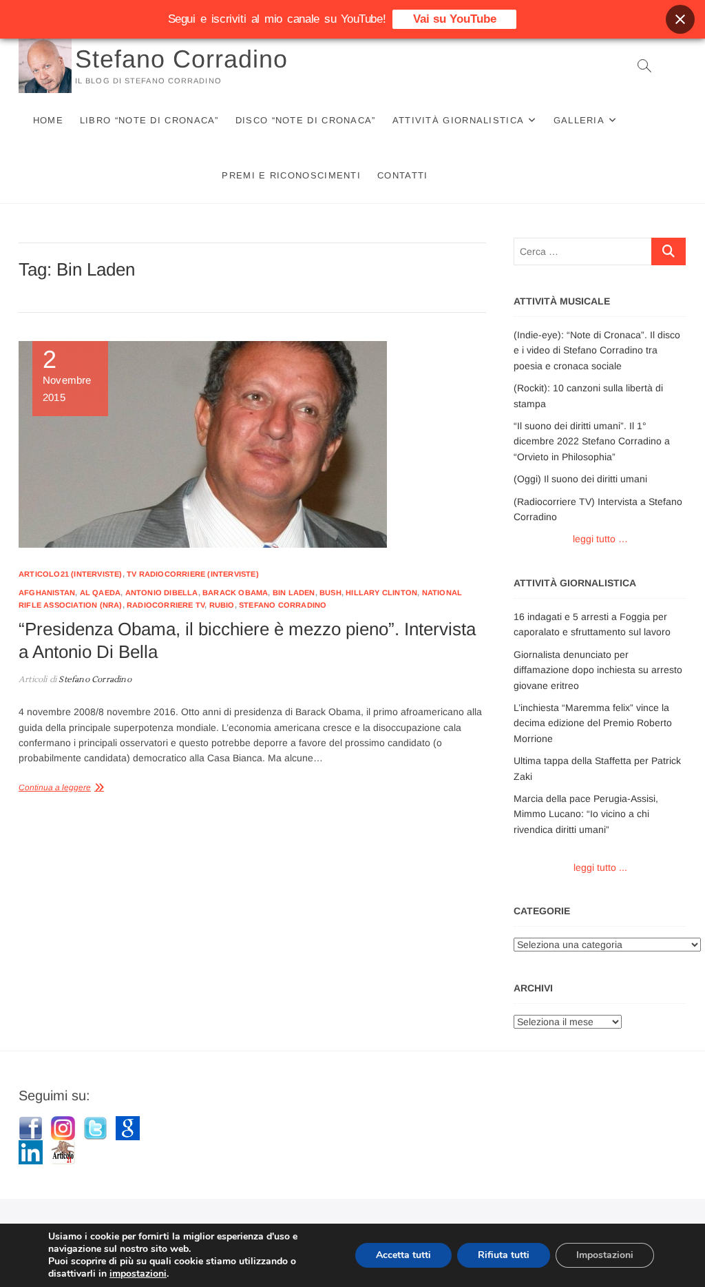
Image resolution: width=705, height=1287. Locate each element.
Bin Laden (294, 592)
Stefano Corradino (181, 59)
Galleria (579, 120)
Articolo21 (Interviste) (71, 574)
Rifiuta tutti (503, 1255)
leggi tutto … (600, 538)
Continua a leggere (55, 787)
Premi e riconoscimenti (291, 175)
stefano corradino (282, 605)
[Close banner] (680, 19)
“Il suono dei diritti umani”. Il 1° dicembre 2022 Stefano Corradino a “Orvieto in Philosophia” (592, 441)
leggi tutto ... (600, 867)
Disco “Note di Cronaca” (305, 120)
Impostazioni (604, 1255)
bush (330, 592)
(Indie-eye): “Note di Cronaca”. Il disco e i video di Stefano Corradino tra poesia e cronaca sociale (597, 350)
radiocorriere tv (165, 605)
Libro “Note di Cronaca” (149, 120)
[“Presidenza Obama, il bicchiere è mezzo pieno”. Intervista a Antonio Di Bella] (252, 444)
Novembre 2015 (67, 375)
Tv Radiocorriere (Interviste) (193, 574)
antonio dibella (161, 592)
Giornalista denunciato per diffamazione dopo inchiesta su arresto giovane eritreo (598, 670)
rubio (222, 605)
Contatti (402, 175)
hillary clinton (381, 592)
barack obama (235, 592)
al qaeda (100, 592)
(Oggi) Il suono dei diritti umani (580, 478)
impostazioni (138, 1274)
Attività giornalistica (458, 120)
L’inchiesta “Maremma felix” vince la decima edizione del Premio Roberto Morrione (593, 723)
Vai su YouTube (454, 18)
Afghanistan (47, 592)
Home (48, 120)
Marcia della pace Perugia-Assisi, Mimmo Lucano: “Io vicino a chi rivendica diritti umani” (586, 814)
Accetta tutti (403, 1255)
